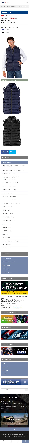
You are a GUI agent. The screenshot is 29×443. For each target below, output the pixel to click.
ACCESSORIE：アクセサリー (8, 230)
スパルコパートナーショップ (8, 261)
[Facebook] (5, 152)
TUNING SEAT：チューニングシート (10, 199)
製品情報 (4, 374)
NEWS (4, 363)
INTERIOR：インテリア (7, 227)
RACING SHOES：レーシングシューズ (10, 186)
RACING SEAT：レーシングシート (9, 196)
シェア (11, 442)
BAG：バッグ (5, 234)
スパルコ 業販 (5, 268)
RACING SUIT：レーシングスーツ (9, 173)
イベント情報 (5, 370)
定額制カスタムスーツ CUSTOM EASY (11, 177)
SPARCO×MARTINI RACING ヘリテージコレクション (13, 170)
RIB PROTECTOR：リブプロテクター (10, 189)
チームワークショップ (7, 272)
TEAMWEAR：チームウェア (23, 6)
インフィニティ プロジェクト (10, 179)
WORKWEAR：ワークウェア (8, 220)
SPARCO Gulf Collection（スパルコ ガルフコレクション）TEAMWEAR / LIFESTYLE (14, 166)
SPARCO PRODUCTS (11, 6)
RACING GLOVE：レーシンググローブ (10, 182)
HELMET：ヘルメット (7, 210)
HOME (3, 6)
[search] (26, 389)
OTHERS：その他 (6, 237)
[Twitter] (12, 152)
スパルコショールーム (7, 258)
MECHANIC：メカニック (8, 213)
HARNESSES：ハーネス (7, 206)
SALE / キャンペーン (7, 367)
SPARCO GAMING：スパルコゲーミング (11, 241)
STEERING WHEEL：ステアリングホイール (11, 203)
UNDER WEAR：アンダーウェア (9, 193)
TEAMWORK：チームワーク (8, 217)
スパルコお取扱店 (6, 265)
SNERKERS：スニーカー (7, 244)
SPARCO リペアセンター (8, 248)
